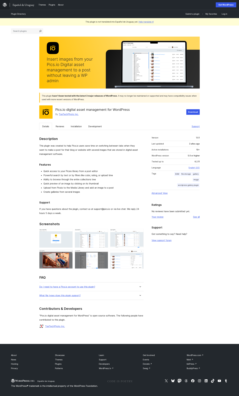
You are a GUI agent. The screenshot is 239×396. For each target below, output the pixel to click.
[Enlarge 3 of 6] (139, 232)
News (13, 359)
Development (95, 126)
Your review (157, 216)
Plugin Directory (18, 14)
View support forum (162, 240)
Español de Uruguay (46, 381)
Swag (146, 368)
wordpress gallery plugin (188, 185)
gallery (196, 174)
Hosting (14, 364)
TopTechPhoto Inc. (69, 114)
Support (196, 126)
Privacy (14, 368)
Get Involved (149, 355)
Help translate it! (146, 22)
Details (45, 126)
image (196, 180)
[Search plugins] (40, 31)
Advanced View (160, 193)
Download (193, 112)
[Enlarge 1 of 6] (68, 232)
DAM (177, 174)
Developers (104, 364)
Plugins (58, 364)
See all (196, 216)
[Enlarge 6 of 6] (139, 253)
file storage (186, 174)
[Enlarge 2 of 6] (104, 232)
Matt (190, 359)
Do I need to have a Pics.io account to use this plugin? (67, 287)
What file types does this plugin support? (60, 295)
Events (146, 359)
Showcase (60, 355)
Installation (76, 126)
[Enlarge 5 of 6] (104, 253)
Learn (101, 355)
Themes (59, 359)
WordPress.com (195, 355)
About (14, 355)
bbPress (192, 364)
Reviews (60, 126)
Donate (147, 364)
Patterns (59, 368)
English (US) (194, 167)
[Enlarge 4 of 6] (68, 253)
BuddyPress (193, 368)
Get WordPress (226, 5)
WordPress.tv (106, 368)
